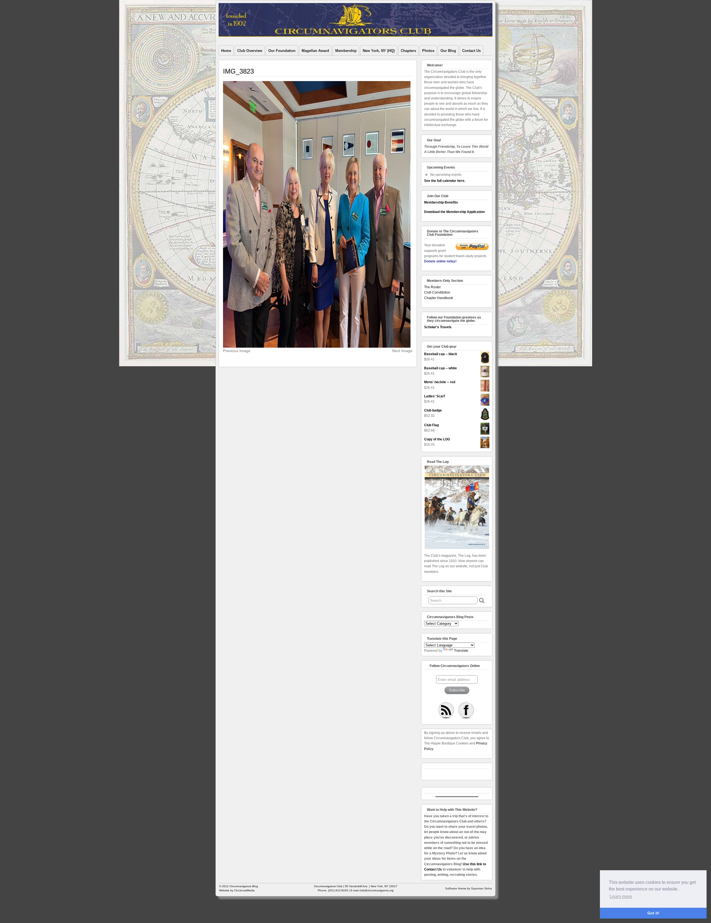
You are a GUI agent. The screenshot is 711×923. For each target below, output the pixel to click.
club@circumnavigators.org (376, 890)
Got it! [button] (653, 913)
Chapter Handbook (438, 298)
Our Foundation (282, 51)
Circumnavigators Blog (243, 886)
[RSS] (446, 710)
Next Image (402, 350)
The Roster (432, 287)
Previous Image (237, 350)
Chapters (408, 51)
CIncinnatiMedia (244, 890)
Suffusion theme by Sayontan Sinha (468, 888)
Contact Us (471, 51)
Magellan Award (315, 51)
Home (226, 51)
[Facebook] (466, 710)
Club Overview (249, 51)
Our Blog (448, 51)
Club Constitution (437, 292)
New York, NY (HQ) (379, 51)
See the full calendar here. (444, 181)
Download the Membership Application (454, 212)
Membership (346, 51)
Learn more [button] (621, 896)
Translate (461, 651)
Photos (428, 51)
